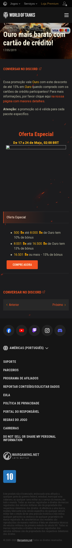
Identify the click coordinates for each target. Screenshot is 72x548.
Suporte (9, 362)
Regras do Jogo (15, 420)
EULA (6, 395)
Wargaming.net (24, 540)
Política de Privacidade (21, 403)
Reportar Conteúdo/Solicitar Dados (31, 387)
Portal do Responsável (21, 412)
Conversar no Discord (20, 69)
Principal (8, 28)
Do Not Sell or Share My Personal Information (29, 438)
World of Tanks (19, 15)
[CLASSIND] (9, 476)
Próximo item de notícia (59, 305)
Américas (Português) (27, 348)
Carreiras (11, 428)
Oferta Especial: (16, 217)
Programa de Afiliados (20, 378)
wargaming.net (21, 456)
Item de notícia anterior (12, 305)
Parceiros (11, 370)
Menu (66, 15)
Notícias (21, 28)
